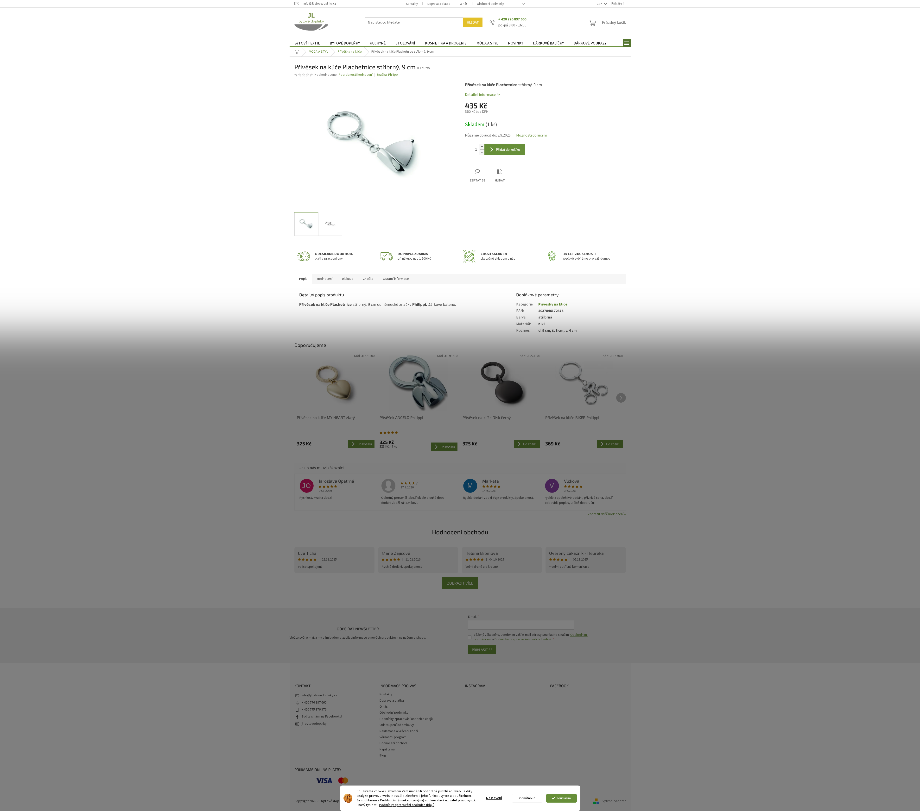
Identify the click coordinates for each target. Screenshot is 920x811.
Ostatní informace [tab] (396, 278)
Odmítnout (527, 798)
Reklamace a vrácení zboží (399, 731)
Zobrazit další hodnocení (605, 514)
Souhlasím (564, 798)
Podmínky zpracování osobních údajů (406, 805)
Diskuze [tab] (347, 278)
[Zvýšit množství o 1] (482, 147)
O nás (463, 4)
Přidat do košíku (508, 149)
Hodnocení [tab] (324, 278)
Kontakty (412, 4)
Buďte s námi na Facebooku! (322, 716)
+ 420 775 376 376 (314, 709)
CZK (600, 4)
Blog (383, 755)
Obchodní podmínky (490, 4)
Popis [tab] (303, 278)
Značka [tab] (368, 278)
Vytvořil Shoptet (614, 801)
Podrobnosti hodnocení (356, 75)
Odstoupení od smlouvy (397, 725)
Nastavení (494, 798)
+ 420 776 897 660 (314, 702)
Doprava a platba (438, 4)
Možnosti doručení (531, 135)
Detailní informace (480, 94)
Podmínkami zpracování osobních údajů (523, 639)
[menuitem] (307, 43)
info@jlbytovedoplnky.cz (319, 695)
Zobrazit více (460, 583)
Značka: (387, 74)
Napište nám (388, 749)
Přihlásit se (482, 650)
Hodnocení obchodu (460, 532)
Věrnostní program (393, 737)
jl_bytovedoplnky (314, 723)
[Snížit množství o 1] (482, 152)
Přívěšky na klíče (552, 304)
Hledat (473, 22)
